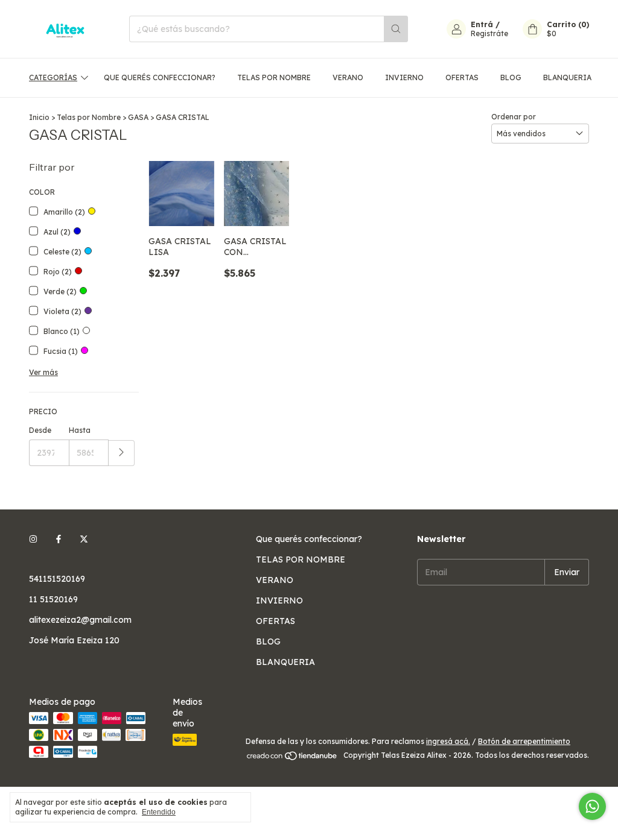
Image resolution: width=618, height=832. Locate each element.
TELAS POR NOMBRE (274, 77)
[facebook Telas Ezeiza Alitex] (58, 539)
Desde (40, 430)
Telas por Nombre (89, 117)
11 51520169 (53, 599)
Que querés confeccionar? (159, 77)
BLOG (510, 77)
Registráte (489, 33)
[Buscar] (396, 29)
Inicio (39, 117)
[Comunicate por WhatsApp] (592, 806)
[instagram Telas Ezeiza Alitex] (33, 539)
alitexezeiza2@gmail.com (80, 619)
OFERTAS (462, 77)
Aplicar (122, 453)
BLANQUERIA (567, 77)
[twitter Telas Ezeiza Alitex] (84, 539)
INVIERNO (404, 77)
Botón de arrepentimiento (524, 741)
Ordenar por (513, 116)
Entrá (482, 24)
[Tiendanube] (292, 758)
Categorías (53, 77)
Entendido (159, 812)
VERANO (348, 77)
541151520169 (57, 578)
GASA (138, 117)
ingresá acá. (448, 741)
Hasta (80, 430)
